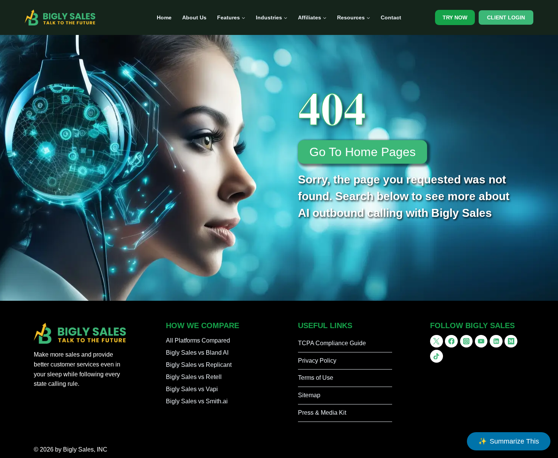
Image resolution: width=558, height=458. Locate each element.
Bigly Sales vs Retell (194, 377)
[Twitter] (436, 341)
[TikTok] (436, 356)
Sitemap (309, 395)
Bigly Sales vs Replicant (199, 365)
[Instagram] (466, 341)
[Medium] (510, 341)
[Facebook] (451, 341)
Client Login (506, 17)
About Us (194, 17)
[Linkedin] (496, 341)
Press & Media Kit (322, 412)
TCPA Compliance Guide (332, 343)
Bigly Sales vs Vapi (192, 389)
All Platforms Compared (198, 340)
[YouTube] (481, 341)
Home (164, 17)
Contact (391, 17)
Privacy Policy (317, 360)
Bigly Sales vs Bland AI (197, 352)
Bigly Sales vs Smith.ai (197, 401)
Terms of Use (315, 377)
